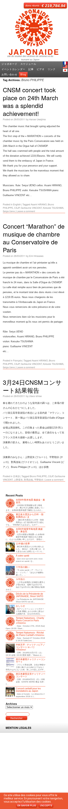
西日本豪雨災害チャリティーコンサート (30, 675)
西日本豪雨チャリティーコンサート (30, 660)
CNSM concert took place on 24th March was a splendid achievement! (30, 101)
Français (17, 360)
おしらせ (20, 606)
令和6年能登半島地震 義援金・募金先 (29, 530)
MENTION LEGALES (18, 728)
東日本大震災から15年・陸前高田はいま (29, 515)
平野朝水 (38, 479)
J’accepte (46, 805)
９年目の (20, 579)
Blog (23, 74)
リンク (52, 69)
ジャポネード (9, 64)
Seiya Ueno (9, 211)
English (65, 66)
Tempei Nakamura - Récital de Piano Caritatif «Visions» (30, 634)
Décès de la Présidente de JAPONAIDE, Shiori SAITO (29, 595)
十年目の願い (22, 567)
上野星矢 (18, 479)
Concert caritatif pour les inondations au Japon (28, 689)
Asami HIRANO (39, 204)
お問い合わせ (9, 74)
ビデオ (41, 69)
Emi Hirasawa (36, 255)
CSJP (17, 207)
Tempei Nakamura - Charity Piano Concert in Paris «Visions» (30, 620)
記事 (31, 69)
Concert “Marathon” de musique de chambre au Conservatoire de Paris (34, 238)
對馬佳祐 (28, 479)
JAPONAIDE (34, 50)
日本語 (65, 70)
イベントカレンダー (13, 69)
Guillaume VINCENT (31, 207)
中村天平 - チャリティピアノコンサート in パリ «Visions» (30, 647)
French (65, 63)
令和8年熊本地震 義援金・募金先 (30, 501)
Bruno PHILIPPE (38, 476)
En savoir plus (26, 805)
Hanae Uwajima (37, 119)
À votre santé (22, 556)
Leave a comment (26, 211)
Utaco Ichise (35, 396)
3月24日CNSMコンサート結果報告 (32, 386)
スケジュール (28, 64)
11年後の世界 (23, 543)
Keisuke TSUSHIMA (53, 207)
